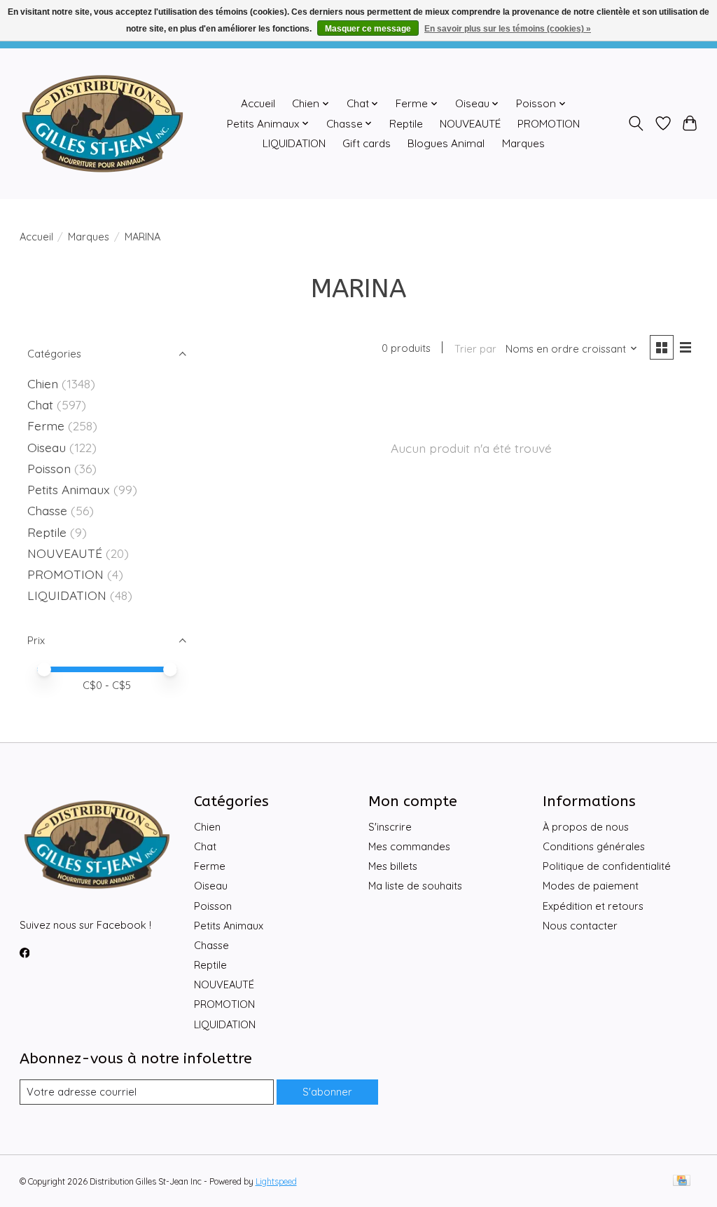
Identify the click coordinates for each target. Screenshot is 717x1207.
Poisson (49, 468)
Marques (523, 143)
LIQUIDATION (294, 143)
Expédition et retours (593, 906)
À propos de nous (586, 826)
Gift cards (366, 143)
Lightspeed (276, 1181)
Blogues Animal (446, 143)
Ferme (45, 425)
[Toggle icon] (635, 123)
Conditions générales (594, 846)
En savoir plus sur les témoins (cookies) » (507, 29)
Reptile (406, 123)
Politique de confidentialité (607, 866)
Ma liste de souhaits (415, 885)
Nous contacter (580, 925)
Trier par (475, 348)
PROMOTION (548, 123)
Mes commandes (409, 846)
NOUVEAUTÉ (470, 123)
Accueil (258, 103)
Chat (40, 404)
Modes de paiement (591, 885)
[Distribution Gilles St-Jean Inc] (102, 123)
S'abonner (327, 1091)
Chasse (47, 510)
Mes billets (392, 866)
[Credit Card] (681, 1181)
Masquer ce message (368, 29)
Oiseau (46, 447)
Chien (42, 383)
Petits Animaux (68, 489)
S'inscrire (390, 826)
